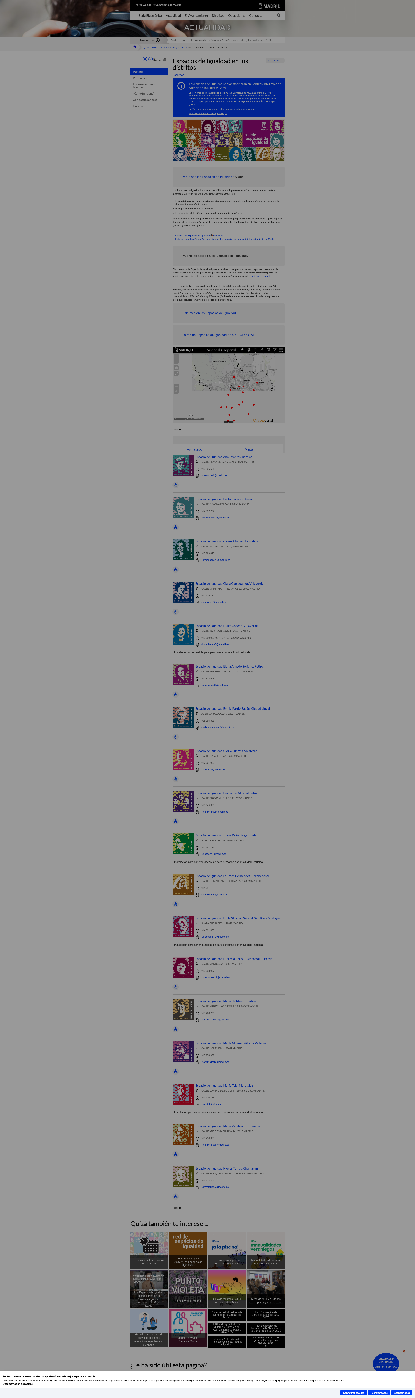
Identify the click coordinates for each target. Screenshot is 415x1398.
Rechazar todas (379, 1392)
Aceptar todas (402, 1392)
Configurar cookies (353, 1392)
